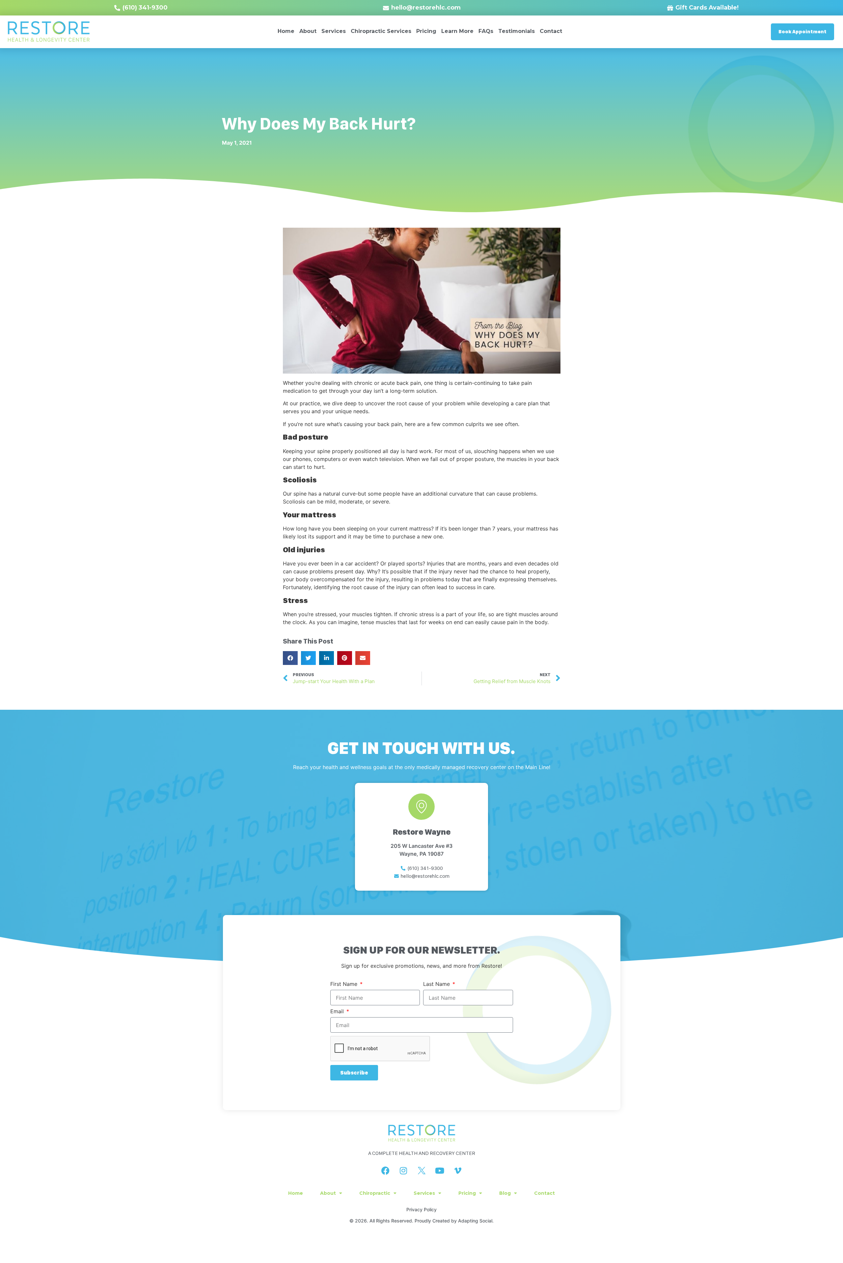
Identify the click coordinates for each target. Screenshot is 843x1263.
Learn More (457, 31)
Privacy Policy (421, 1209)
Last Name (437, 984)
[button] (290, 658)
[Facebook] (385, 1171)
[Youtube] (439, 1171)
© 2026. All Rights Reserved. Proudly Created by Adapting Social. (421, 1220)
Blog (505, 1193)
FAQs (485, 31)
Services (333, 31)
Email (337, 1012)
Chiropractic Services (381, 31)
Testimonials (516, 31)
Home (286, 31)
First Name (344, 984)
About (307, 31)
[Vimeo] (457, 1171)
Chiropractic (374, 1193)
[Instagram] (403, 1171)
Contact (551, 31)
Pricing (426, 31)
